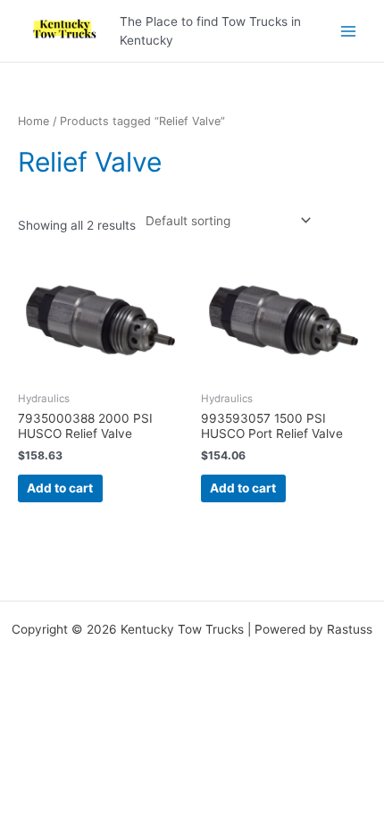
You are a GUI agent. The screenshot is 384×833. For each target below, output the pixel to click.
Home (33, 121)
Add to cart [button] (60, 488)
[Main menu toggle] (348, 30)
